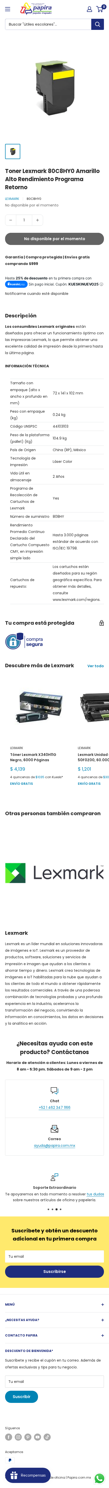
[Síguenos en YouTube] (37, 1437)
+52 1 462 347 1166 (54, 1107)
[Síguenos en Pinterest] (27, 1437)
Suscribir (21, 1396)
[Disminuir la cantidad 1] (10, 220)
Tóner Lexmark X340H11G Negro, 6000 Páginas (33, 757)
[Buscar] (97, 24)
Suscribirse (54, 1271)
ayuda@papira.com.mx (54, 1145)
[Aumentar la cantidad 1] (37, 220)
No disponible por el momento (54, 238)
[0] (100, 9)
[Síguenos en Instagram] (18, 1437)
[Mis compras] (89, 9)
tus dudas (95, 1194)
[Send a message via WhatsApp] (99, 1478)
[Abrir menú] (7, 9)
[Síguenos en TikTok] (47, 1437)
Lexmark (12, 198)
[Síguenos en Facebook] (8, 1437)
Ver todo (95, 666)
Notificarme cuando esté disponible (36, 293)
